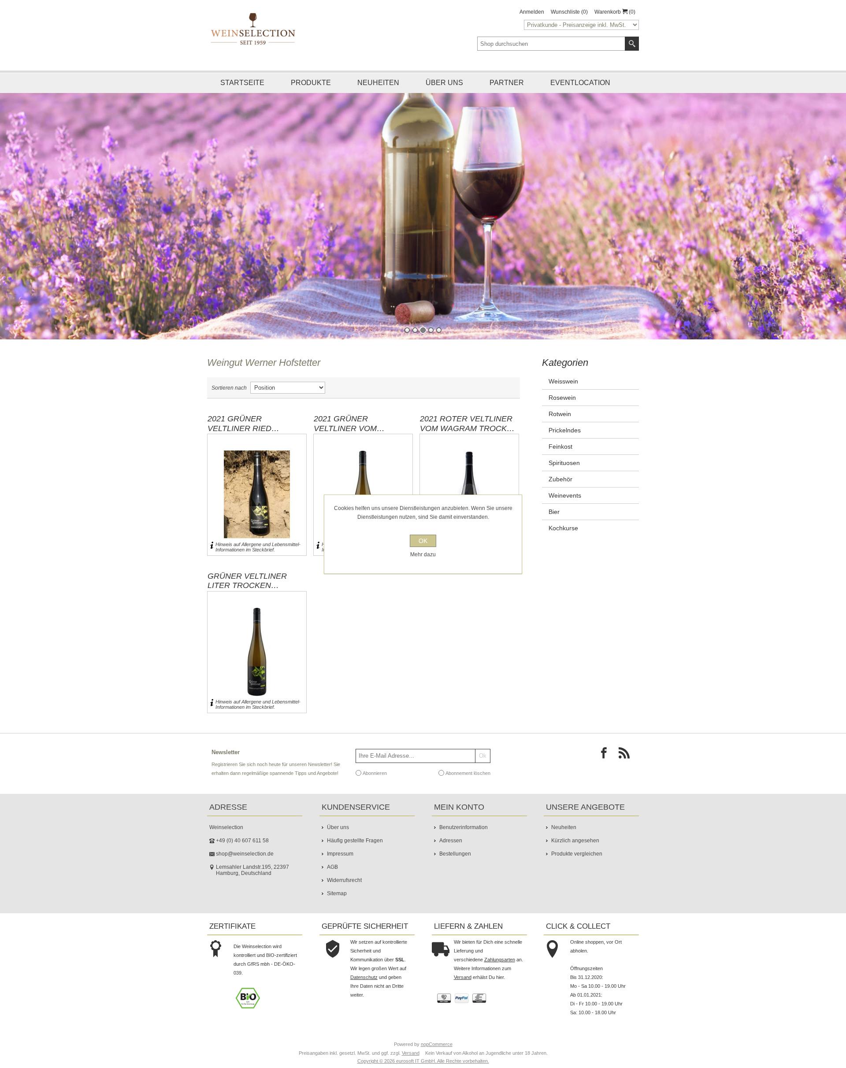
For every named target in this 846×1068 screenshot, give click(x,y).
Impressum (340, 859)
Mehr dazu (423, 554)
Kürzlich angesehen (575, 846)
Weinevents (565, 500)
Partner (507, 82)
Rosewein (562, 402)
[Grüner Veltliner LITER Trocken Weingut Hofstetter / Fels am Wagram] (257, 657)
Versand (462, 982)
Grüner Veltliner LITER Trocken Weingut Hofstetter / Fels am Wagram (256, 586)
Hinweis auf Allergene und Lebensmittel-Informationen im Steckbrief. (258, 552)
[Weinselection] (253, 28)
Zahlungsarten (499, 965)
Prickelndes (565, 435)
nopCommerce (437, 1049)
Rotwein (560, 419)
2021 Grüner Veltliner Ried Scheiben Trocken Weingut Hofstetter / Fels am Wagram (256, 429)
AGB (332, 872)
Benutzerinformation (463, 833)
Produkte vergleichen (576, 859)
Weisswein (563, 386)
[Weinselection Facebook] (606, 761)
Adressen (450, 846)
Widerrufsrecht (344, 885)
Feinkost (560, 451)
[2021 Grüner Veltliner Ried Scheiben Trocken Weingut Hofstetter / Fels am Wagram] (257, 500)
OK (423, 540)
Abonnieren (375, 778)
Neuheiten (378, 82)
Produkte (311, 82)
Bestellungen (455, 859)
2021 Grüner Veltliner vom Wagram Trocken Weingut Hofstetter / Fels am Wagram (362, 429)
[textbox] (551, 44)
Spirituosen (564, 468)
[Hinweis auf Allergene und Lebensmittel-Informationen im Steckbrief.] (211, 552)
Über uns (444, 82)
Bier (554, 517)
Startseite (242, 82)
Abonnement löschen (467, 778)
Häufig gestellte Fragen (355, 846)
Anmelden (531, 12)
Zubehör (560, 484)
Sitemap (337, 899)
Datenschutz (364, 982)
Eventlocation (580, 82)
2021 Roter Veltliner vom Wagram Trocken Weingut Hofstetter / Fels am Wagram (469, 429)
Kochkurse (563, 533)
